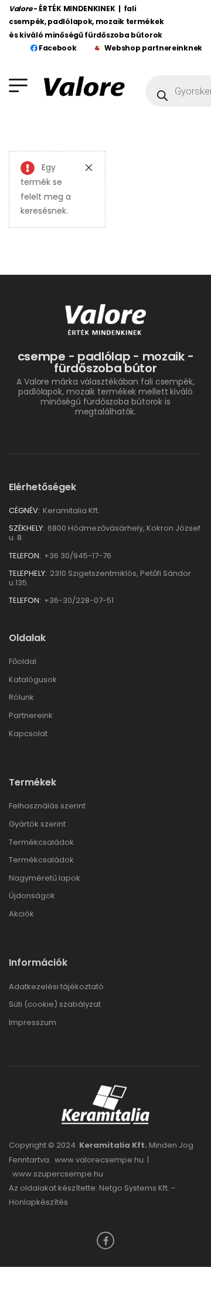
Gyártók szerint (37, 824)
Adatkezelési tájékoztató (56, 986)
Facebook (56, 48)
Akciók (21, 913)
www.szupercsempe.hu (57, 1173)
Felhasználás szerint (47, 805)
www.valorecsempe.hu (99, 1159)
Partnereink (31, 715)
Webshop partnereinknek (153, 48)
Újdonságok (32, 895)
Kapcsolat (28, 733)
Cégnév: (24, 510)
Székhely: (27, 528)
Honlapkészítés (38, 1202)
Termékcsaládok (41, 842)
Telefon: (25, 555)
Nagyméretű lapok (44, 878)
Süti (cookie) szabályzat (55, 1004)
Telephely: (28, 573)
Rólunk (21, 697)
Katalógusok (33, 679)
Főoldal (22, 661)
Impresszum (32, 1022)
